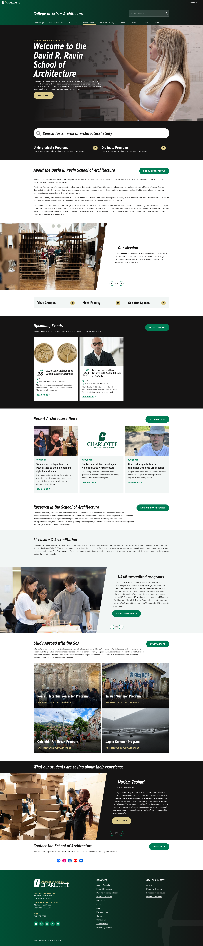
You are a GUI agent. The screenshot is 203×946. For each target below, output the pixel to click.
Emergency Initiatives (155, 893)
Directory (100, 900)
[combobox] (101, 133)
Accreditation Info (126, 614)
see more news (157, 419)
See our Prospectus (154, 171)
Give (98, 908)
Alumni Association (104, 885)
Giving (156, 23)
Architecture (88, 23)
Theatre (144, 23)
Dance (122, 23)
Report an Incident (154, 889)
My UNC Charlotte (104, 897)
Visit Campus (46, 303)
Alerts (149, 885)
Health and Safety (154, 897)
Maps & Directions (104, 889)
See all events (157, 327)
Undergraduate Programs (51, 148)
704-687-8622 (40, 916)
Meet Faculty (91, 303)
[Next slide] (121, 283)
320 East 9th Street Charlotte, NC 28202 (42, 906)
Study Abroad (158, 644)
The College (39, 23)
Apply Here (44, 95)
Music (133, 23)
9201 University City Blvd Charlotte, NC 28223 (44, 896)
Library (99, 904)
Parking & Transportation (107, 893)
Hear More (121, 821)
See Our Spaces (139, 303)
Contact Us (159, 847)
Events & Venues (56, 23)
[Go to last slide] (112, 283)
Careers (99, 916)
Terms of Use (102, 924)
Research (73, 23)
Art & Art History (107, 23)
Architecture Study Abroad (53, 702)
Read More (42, 395)
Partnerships (102, 912)
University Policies (104, 927)
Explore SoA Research (152, 508)
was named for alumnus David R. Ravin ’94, (141, 208)
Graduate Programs (115, 148)
